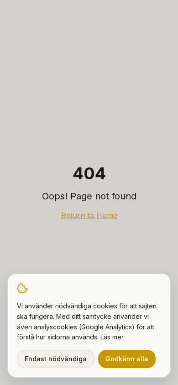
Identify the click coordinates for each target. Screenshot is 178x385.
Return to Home (89, 215)
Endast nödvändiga (56, 359)
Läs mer (111, 337)
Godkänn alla (126, 359)
